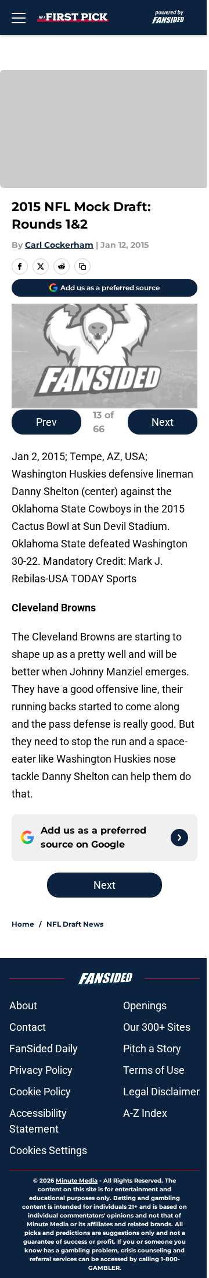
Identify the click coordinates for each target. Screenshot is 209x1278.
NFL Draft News (74, 924)
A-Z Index (145, 1113)
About (23, 1005)
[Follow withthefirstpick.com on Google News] (179, 837)
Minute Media (77, 1180)
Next (163, 422)
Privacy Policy (41, 1070)
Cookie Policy (40, 1091)
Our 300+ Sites (156, 1027)
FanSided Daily (43, 1048)
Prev (46, 422)
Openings (145, 1005)
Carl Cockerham (59, 245)
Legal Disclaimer (161, 1091)
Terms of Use (154, 1070)
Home (23, 924)
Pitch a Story (152, 1048)
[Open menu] (19, 17)
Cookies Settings (48, 1150)
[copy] (82, 266)
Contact (27, 1027)
